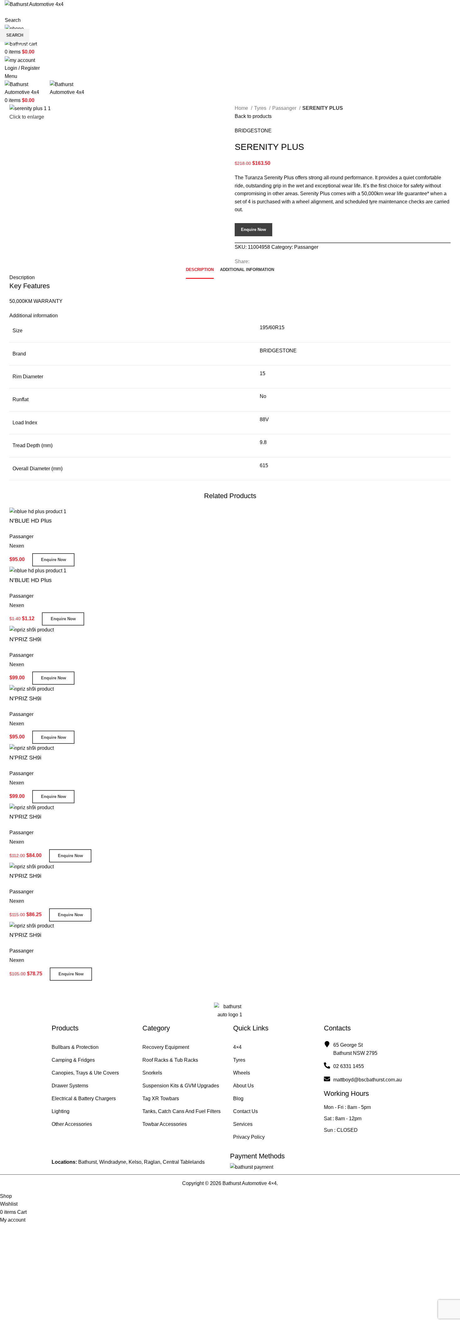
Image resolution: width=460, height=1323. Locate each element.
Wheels (241, 1072)
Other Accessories (72, 1124)
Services (243, 1124)
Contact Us (245, 1111)
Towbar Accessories (164, 1124)
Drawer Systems (70, 1085)
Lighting (60, 1111)
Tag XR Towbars (160, 1098)
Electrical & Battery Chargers (84, 1098)
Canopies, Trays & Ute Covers (85, 1072)
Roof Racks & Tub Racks (170, 1060)
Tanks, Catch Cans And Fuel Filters (181, 1111)
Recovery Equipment (165, 1047)
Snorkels (152, 1072)
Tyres (239, 1060)
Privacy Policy (249, 1137)
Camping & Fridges (73, 1060)
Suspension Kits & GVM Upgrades (180, 1085)
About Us (243, 1085)
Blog (238, 1098)
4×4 (237, 1047)
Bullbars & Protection (75, 1047)
